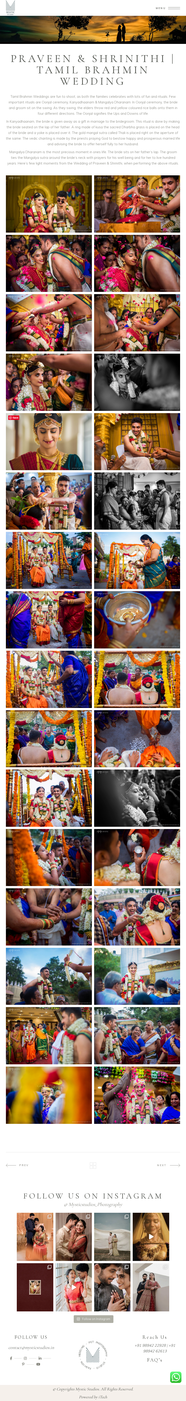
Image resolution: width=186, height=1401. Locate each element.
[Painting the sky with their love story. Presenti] (112, 1237)
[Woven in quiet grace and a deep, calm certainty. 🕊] (151, 1287)
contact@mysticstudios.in (31, 1347)
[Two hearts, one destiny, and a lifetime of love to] (35, 1287)
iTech (102, 1396)
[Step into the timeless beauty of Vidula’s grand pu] (35, 1237)
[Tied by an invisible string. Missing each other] (112, 1287)
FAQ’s (155, 1360)
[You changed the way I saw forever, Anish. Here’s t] (74, 1237)
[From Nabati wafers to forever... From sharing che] (74, 1287)
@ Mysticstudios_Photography (93, 1204)
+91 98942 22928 (150, 1345)
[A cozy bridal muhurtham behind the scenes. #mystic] (151, 1237)
